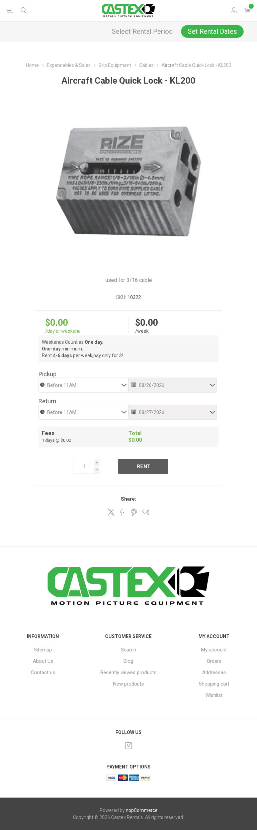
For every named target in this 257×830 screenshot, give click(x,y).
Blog (128, 661)
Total (135, 433)
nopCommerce (142, 810)
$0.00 (56, 322)
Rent (143, 466)
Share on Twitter (111, 512)
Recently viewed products (128, 672)
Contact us (43, 672)
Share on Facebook (122, 512)
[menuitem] (43, 649)
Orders (214, 661)
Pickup (47, 374)
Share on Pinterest (134, 512)
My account (214, 650)
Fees (48, 433)
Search (128, 650)
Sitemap (43, 650)
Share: (128, 499)
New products (128, 684)
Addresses (214, 672)
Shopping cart (214, 684)
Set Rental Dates (212, 31)
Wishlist (214, 695)
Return (47, 401)
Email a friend (145, 512)
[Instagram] (128, 745)
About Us (43, 661)
